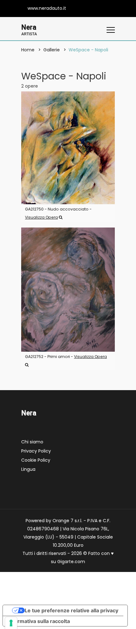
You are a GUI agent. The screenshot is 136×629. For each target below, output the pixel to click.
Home (27, 50)
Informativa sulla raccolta (39, 621)
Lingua (28, 469)
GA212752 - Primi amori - (66, 356)
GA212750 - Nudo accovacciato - (58, 213)
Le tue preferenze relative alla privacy (71, 610)
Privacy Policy (36, 451)
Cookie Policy (35, 460)
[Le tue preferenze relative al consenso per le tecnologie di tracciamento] (11, 623)
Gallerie (51, 50)
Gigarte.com (71, 561)
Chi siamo (32, 442)
